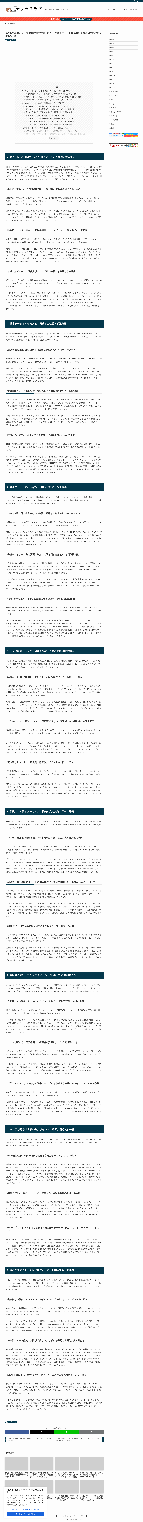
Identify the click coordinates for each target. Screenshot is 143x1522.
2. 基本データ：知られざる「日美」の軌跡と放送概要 (43, 103)
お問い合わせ (67, 1516)
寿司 (112, 104)
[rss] (134, 1)
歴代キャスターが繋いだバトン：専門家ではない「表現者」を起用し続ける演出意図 (55, 134)
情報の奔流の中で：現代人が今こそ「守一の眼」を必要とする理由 (49, 100)
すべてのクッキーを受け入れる (25, 1514)
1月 (112, 51)
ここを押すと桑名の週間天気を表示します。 (76, 19)
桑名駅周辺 (114, 120)
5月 (112, 67)
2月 (112, 55)
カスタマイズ (13, 1509)
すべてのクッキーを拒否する (32, 1509)
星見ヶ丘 (114, 108)
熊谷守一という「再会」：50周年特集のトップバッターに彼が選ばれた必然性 (53, 97)
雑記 (8, 39)
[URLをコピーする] (91, 1432)
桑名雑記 (114, 116)
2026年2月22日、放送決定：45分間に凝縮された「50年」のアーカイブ (51, 106)
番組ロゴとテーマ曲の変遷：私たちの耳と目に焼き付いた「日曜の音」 (51, 109)
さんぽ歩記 (114, 79)
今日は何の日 (115, 95)
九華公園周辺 (115, 92)
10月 (112, 39)
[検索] (137, 1)
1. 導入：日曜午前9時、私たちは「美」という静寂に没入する (46, 91)
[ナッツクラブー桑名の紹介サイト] (24, 9)
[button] (17, 1432)
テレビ (13, 39)
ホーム (59, 1516)
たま (112, 83)
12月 (112, 47)
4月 (112, 63)
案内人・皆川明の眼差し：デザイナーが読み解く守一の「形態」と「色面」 (52, 131)
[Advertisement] (54, 61)
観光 (112, 124)
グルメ (113, 75)
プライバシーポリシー (79, 1516)
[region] (25, 1502)
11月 (112, 43)
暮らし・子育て (116, 112)
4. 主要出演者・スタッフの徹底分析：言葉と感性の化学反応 (46, 128)
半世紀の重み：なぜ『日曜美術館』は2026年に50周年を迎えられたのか (51, 94)
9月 (112, 71)
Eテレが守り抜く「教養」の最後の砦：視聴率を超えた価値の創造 (49, 112)
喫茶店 (113, 100)
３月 (112, 59)
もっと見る (54, 138)
